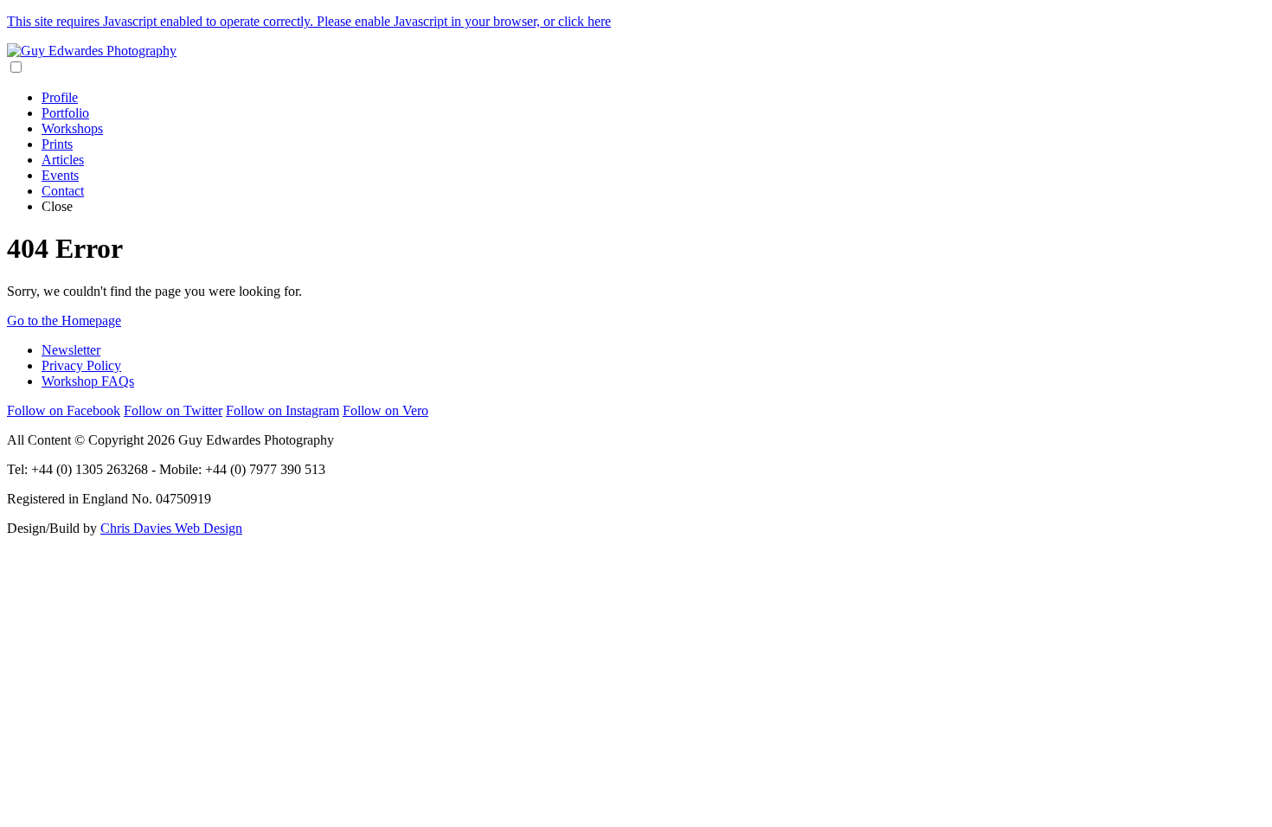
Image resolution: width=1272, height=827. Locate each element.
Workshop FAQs (88, 381)
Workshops (72, 128)
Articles (63, 159)
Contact (63, 190)
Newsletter (71, 350)
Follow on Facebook (63, 410)
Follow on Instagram (282, 410)
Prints (57, 144)
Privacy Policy (81, 365)
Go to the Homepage (64, 320)
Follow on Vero (385, 410)
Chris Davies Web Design (171, 528)
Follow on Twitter (173, 410)
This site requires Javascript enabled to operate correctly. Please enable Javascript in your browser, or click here (309, 21)
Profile (60, 97)
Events (60, 175)
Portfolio (65, 113)
